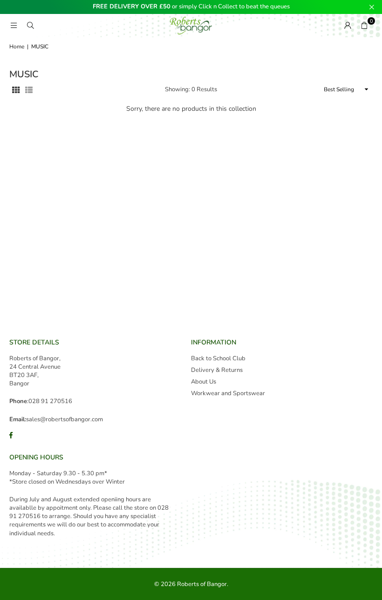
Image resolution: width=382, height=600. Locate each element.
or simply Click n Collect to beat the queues (191, 7)
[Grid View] (15, 89)
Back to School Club (218, 358)
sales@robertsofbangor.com (64, 419)
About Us (203, 382)
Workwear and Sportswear (228, 393)
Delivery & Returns (217, 370)
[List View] (28, 89)
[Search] (30, 25)
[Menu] (13, 25)
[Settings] (347, 25)
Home (16, 46)
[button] (364, 25)
